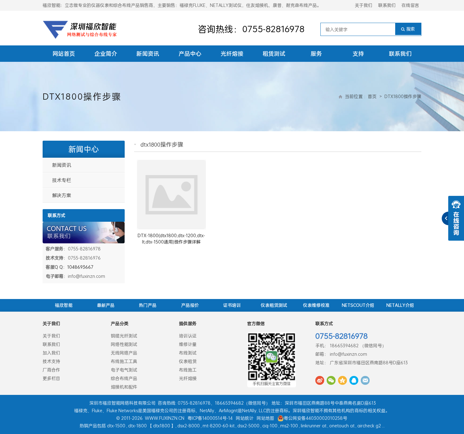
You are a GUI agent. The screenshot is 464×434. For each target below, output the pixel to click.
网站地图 (265, 418)
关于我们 (363, 5)
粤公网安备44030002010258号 (315, 418)
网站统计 (244, 418)
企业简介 (105, 54)
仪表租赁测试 (274, 305)
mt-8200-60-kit (219, 426)
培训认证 (188, 336)
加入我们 (51, 353)
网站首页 (63, 54)
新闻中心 (83, 149)
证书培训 (232, 305)
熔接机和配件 (124, 387)
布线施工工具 (124, 361)
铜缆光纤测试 (124, 336)
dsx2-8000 (188, 426)
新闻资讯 (147, 54)
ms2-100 (289, 426)
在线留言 (410, 5)
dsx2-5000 (248, 426)
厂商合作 (51, 370)
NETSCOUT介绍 (358, 305)
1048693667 (80, 267)
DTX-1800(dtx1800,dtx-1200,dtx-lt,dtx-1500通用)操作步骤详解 (171, 238)
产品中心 (190, 54)
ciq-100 (269, 426)
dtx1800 (161, 426)
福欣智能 (64, 305)
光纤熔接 (232, 54)
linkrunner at (313, 426)
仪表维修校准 (316, 305)
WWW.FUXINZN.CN (164, 418)
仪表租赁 (188, 361)
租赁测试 (274, 54)
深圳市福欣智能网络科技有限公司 (122, 403)
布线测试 (188, 353)
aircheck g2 (369, 426)
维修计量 (188, 344)
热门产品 (148, 305)
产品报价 (190, 305)
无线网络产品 (124, 353)
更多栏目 (51, 378)
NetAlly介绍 (400, 305)
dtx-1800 (137, 426)
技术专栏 (61, 180)
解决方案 (61, 195)
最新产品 (106, 305)
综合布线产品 (124, 378)
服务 (316, 54)
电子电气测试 (124, 370)
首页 (372, 96)
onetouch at (341, 426)
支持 (358, 54)
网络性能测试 (124, 344)
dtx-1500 (116, 426)
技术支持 (51, 361)
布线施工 (188, 370)
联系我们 (387, 5)
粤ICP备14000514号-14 (210, 418)
